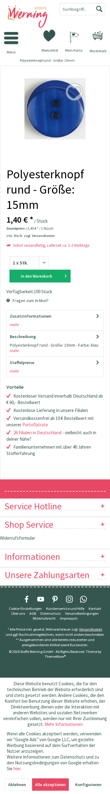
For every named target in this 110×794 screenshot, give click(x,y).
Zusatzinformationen (30, 316)
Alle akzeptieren (50, 784)
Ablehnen (17, 784)
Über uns (18, 613)
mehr (14, 324)
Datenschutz (50, 613)
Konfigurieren (88, 784)
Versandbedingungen (82, 613)
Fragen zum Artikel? (30, 300)
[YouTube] (41, 599)
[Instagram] (69, 599)
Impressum (69, 618)
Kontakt (95, 608)
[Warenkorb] (98, 36)
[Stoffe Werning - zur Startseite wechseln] (27, 17)
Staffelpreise (22, 362)
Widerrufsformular (17, 538)
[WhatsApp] (83, 599)
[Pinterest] (55, 599)
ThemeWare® (55, 656)
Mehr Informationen (64, 724)
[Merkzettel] (50, 35)
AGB (32, 613)
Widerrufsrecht (44, 618)
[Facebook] (26, 599)
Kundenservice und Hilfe (65, 608)
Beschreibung (23, 336)
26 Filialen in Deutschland (37, 432)
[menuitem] (98, 35)
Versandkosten (90, 629)
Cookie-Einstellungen (25, 608)
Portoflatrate (35, 425)
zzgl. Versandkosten (39, 235)
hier (16, 768)
